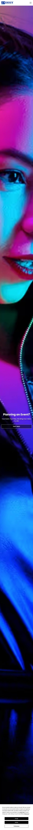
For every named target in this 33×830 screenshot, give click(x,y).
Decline (16, 822)
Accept (16, 818)
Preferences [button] (26, 813)
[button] (30, 3)
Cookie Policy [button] (22, 812)
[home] (7, 3)
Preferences (16, 826)
